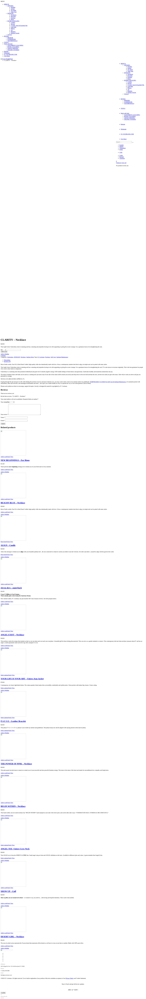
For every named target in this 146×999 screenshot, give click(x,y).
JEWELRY (17, 357)
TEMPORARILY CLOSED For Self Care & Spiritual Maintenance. (108, 382)
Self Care (53, 357)
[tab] (74, 360)
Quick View (10, 456)
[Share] (3, 996)
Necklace (23, 357)
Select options (4, 675)
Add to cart (4, 351)
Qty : (2, 349)
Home (11, 59)
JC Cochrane (41, 357)
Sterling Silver (30, 357)
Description (7, 360)
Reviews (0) (7, 361)
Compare (3, 355)
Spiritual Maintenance (62, 357)
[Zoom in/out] (6, 996)
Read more (4, 541)
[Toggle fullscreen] (4, 996)
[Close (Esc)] (1, 996)
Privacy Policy (70, 978)
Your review (4, 414)
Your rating (4, 402)
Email (3, 420)
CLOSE (3, 993)
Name (3, 417)
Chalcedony (10, 357)
